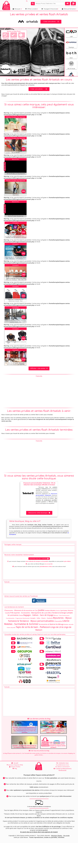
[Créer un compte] (73, 3)
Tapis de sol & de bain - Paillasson (33, 627)
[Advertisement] (39, 391)
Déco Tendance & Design (57, 613)
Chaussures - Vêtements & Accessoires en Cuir (21, 610)
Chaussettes (58, 621)
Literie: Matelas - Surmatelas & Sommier (37, 622)
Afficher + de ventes (38, 368)
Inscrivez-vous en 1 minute (38, 558)
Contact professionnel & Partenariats (63, 769)
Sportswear (64, 610)
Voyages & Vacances (50, 9)
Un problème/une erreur (62, 765)
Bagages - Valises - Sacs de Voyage (38, 615)
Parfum (58, 610)
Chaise (21, 615)
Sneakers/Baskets (50, 610)
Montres (70, 610)
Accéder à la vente (17, 130)
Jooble (41, 610)
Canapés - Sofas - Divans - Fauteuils (41, 618)
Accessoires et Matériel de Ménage (51, 624)
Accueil (15, 763)
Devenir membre (15, 766)
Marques (17, 9)
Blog (15, 768)
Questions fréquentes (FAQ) (15, 765)
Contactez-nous (63, 763)
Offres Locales (31, 9)
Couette (7, 613)
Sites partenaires (69, 9)
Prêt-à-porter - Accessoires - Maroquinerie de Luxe (29, 613)
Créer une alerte (50, 21)
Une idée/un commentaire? (62, 766)
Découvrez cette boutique (37, 513)
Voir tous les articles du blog (39, 751)
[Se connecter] (67, 3)
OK (62, 3)
